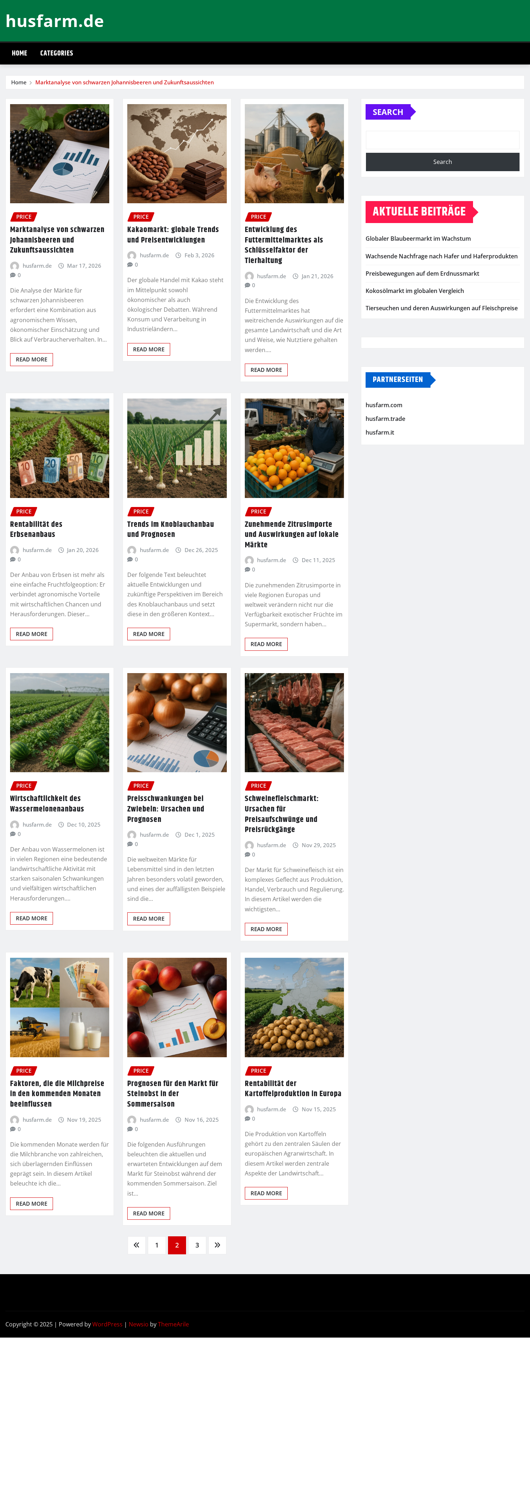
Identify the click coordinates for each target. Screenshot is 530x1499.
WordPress (107, 1324)
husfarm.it (380, 432)
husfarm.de (54, 20)
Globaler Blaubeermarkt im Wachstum (418, 239)
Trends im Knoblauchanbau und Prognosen (170, 530)
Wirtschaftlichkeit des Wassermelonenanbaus (47, 804)
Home (19, 53)
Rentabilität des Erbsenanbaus (36, 530)
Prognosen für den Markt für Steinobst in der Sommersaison (172, 1094)
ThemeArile (173, 1324)
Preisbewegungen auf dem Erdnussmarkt (422, 273)
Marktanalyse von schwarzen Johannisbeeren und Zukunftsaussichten (124, 82)
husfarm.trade (385, 419)
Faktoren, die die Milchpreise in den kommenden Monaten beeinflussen (57, 1094)
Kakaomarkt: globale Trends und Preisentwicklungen (173, 235)
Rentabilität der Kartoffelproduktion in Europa (293, 1089)
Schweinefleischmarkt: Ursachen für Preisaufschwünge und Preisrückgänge (282, 814)
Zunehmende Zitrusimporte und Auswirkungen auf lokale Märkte (292, 535)
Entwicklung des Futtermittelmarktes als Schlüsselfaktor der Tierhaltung (284, 245)
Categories (56, 53)
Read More (31, 359)
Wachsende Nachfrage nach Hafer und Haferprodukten (442, 256)
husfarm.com (384, 405)
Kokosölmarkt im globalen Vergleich (415, 291)
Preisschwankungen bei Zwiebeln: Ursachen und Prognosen (165, 809)
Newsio (139, 1324)
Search (388, 111)
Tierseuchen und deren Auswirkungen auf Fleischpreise (442, 308)
